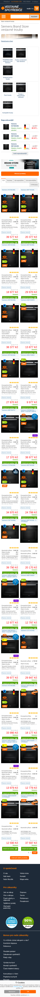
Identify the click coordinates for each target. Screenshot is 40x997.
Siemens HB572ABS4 (27, 575)
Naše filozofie (8, 879)
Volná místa (24, 873)
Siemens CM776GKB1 (9, 520)
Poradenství (24, 901)
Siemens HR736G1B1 (8, 355)
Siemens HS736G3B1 (8, 685)
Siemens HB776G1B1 (27, 465)
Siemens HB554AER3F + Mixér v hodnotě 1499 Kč (9, 576)
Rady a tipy (7, 957)
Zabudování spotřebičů (11, 954)
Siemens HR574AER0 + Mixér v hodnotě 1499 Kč (9, 741)
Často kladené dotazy (11, 968)
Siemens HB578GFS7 (8, 410)
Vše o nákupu (8, 895)
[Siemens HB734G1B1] (6, 149)
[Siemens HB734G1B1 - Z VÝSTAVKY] (29, 707)
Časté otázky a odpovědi (8, 899)
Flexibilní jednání (9, 951)
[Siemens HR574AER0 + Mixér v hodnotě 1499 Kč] (10, 763)
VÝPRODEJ (34, 185)
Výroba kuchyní (9, 962)
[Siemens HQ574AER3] (29, 322)
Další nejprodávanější (20, 153)
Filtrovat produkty (20, 173)
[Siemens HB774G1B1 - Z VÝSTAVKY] (29, 542)
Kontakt (23, 876)
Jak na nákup (8, 892)
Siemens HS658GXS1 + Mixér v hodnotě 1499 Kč (28, 410)
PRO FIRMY (27, 1)
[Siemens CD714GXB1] (29, 648)
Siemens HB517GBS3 (27, 355)
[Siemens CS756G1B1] (10, 483)
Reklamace (24, 898)
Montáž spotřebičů (10, 965)
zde (28, 995)
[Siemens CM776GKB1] (10, 538)
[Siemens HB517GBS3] (29, 377)
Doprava (23, 892)
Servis (22, 895)
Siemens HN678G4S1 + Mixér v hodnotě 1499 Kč (9, 631)
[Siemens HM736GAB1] (10, 322)
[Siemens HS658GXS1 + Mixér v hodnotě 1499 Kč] (29, 432)
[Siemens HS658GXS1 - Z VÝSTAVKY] (29, 818)
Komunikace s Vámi (10, 974)
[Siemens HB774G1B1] (6, 139)
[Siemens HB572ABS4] (29, 597)
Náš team (6, 876)
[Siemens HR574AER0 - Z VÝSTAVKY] (29, 763)
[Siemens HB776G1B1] (29, 487)
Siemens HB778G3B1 (27, 245)
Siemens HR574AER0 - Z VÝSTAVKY (28, 741)
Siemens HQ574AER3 (28, 300)
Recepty (6, 980)
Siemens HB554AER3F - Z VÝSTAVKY (9, 796)
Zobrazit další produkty (19, 858)
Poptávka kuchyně (10, 977)
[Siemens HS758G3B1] (6, 129)
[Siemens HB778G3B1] (29, 267)
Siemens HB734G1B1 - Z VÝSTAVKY (28, 686)
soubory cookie (17, 986)
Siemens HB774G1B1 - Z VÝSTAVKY (28, 521)
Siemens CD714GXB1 (28, 630)
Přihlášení (7, 1)
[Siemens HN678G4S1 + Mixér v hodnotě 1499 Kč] (10, 653)
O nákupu (35, 1)
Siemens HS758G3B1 (8, 190)
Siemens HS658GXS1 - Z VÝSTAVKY (28, 796)
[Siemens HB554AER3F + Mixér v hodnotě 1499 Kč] (10, 597)
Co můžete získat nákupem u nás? (16, 940)
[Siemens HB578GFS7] (10, 432)
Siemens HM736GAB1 (9, 300)
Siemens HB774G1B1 (27, 190)
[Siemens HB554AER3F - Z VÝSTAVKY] (10, 818)
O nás (5, 873)
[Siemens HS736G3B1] (10, 707)
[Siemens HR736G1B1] (10, 377)
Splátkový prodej (9, 903)
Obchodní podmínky (7, 907)
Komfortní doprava (10, 943)
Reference (7, 946)
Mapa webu (24, 879)
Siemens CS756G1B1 (8, 465)
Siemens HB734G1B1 (8, 245)
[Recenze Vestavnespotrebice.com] (11, 928)
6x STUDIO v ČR (16, 1)
